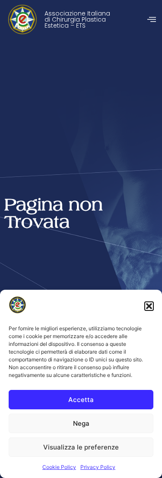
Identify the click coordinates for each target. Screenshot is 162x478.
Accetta (81, 400)
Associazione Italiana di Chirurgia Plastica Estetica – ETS (77, 19)
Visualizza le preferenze (81, 447)
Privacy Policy (97, 467)
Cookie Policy (59, 467)
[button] (149, 306)
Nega (81, 423)
